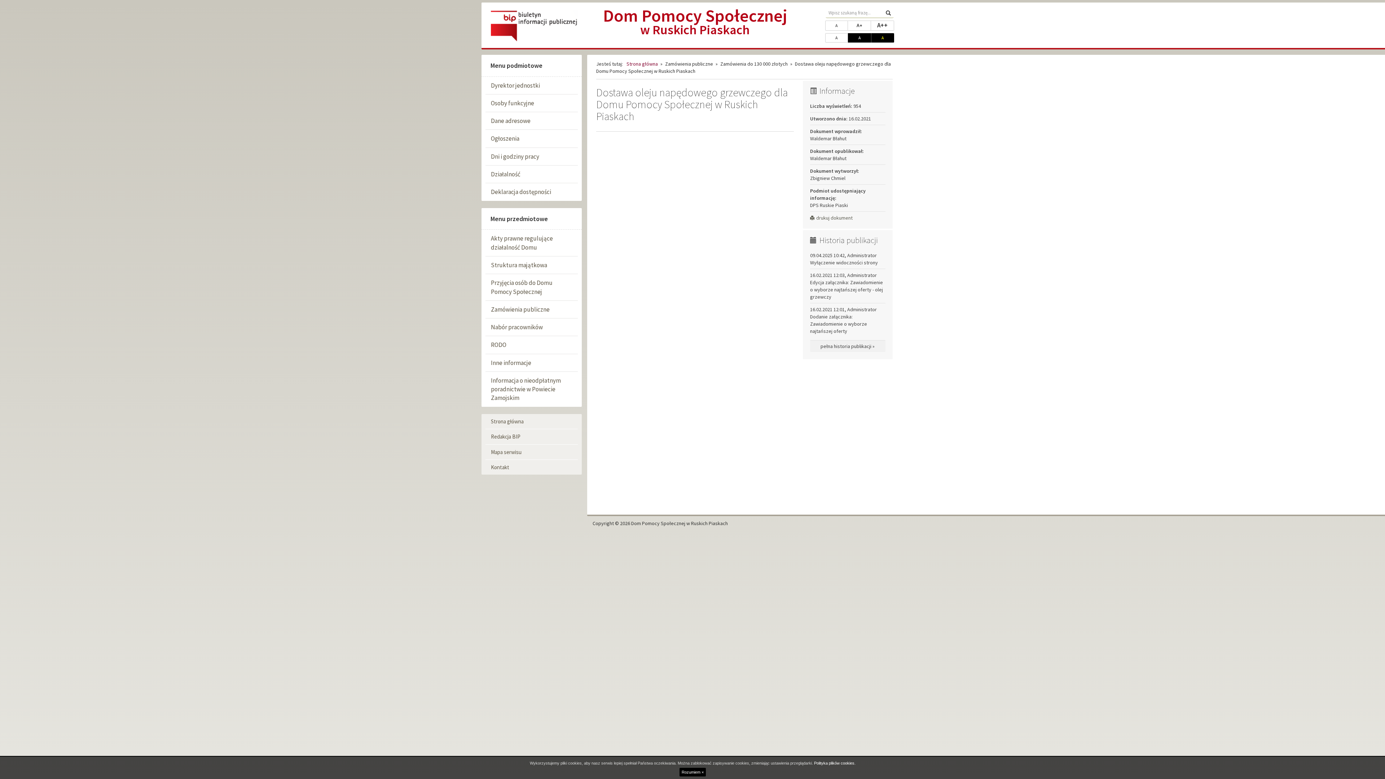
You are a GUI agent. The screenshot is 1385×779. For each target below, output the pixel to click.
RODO (498, 345)
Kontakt (500, 467)
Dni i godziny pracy (515, 156)
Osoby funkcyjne (512, 103)
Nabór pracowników (517, 327)
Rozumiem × (693, 772)
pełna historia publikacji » (848, 346)
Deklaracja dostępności (521, 192)
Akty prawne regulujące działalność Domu (522, 242)
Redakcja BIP (505, 436)
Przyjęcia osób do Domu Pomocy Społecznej (522, 287)
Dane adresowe (511, 121)
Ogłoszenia (505, 138)
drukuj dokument (834, 218)
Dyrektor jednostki (515, 85)
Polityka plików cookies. (835, 763)
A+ (864, 25)
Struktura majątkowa (519, 265)
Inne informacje (511, 363)
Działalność (505, 174)
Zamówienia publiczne (520, 309)
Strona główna (507, 421)
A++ (885, 25)
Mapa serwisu (506, 452)
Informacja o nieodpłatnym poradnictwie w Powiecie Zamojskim (526, 389)
